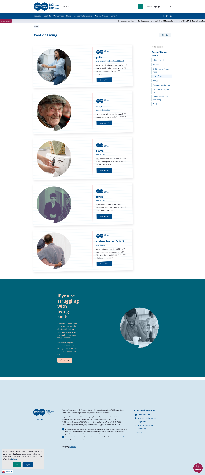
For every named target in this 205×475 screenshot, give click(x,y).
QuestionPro (74, 437)
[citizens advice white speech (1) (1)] (198, 464)
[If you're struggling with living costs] (137, 328)
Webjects (73, 447)
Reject (28, 465)
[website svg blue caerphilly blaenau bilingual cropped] (46, 3)
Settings (14, 459)
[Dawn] (83, 204)
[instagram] (167, 16)
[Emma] (83, 158)
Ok (17, 465)
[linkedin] (171, 16)
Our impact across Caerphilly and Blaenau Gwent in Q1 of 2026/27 (139, 21)
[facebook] (163, 16)
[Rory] (83, 112)
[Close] (203, 463)
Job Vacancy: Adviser (102, 21)
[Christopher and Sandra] (83, 250)
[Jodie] (83, 66)
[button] (165, 35)
